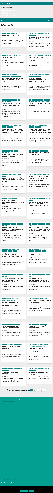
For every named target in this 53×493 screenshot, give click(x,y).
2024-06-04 (6, 350)
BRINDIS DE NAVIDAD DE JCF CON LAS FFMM (39, 153)
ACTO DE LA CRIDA (9, 58)
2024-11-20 (32, 208)
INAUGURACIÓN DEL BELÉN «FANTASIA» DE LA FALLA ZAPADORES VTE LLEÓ (38, 178)
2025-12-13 (6, 38)
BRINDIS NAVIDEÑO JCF (10, 35)
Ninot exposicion (40, 101)
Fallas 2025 (34, 33)
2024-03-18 (6, 376)
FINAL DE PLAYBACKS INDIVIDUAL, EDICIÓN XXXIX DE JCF (13, 202)
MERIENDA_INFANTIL (6, 76)
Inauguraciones (39, 174)
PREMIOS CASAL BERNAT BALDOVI (11, 347)
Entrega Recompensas (10, 74)
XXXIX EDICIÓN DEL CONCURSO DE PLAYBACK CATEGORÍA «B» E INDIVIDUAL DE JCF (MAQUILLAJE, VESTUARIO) (39, 282)
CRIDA (7, 55)
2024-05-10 (32, 354)
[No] (51, 489)
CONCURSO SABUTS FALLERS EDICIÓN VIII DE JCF (12, 155)
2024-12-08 (6, 184)
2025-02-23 (6, 60)
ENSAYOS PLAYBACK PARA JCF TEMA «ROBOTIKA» (39, 254)
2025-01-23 (6, 158)
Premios (8, 101)
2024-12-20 (32, 157)
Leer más (31, 491)
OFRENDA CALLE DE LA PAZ (38, 372)
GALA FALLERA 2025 (36, 58)
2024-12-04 (6, 206)
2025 (30, 33)
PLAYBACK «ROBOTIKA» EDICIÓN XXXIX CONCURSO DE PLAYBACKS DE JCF (13, 229)
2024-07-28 (33, 304)
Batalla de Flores (35, 298)
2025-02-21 (32, 60)
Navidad (18, 174)
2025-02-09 (33, 84)
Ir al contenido (3, 1)
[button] (48, 20)
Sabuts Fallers (6, 152)
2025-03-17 (32, 41)
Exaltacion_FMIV (9, 125)
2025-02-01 (6, 109)
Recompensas (18, 76)
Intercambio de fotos (42, 74)
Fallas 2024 (11, 174)
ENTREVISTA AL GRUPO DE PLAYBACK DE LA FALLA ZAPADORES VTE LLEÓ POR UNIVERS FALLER (38, 204)
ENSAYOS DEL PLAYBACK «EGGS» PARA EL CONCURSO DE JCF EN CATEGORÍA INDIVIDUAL (12, 304)
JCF (11, 33)
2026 (3, 33)
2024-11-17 (32, 257)
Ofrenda (46, 33)
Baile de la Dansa (35, 344)
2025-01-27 (32, 107)
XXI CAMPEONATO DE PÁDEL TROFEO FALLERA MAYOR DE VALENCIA (12, 105)
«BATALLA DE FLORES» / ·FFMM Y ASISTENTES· (40, 301)
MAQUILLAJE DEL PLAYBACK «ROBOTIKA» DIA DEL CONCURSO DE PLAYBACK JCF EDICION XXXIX (13, 255)
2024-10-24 (6, 284)
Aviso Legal (11, 403)
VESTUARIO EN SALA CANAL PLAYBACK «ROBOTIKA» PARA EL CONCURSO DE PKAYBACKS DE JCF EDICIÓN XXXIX (39, 230)
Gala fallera (40, 55)
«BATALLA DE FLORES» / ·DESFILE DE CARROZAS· (10, 327)
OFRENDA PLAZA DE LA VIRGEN (10, 373)
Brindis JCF (8, 33)
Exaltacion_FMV (46, 125)
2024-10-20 (6, 308)
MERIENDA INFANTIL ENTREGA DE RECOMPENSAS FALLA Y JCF (13, 79)
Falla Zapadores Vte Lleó (8, 483)
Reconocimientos (37, 76)
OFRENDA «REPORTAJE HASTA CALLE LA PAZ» (39, 38)
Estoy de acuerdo (24, 491)
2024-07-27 (33, 330)
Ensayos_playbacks (42, 249)
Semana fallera (32, 35)
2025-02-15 (6, 84)
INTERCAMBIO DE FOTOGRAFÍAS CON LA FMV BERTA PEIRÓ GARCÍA (38, 79)
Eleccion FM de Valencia (36, 125)
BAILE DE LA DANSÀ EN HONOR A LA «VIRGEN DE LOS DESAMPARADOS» (39, 350)
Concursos (34, 198)
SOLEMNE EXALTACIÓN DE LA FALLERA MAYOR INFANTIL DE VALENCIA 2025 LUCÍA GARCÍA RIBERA (12, 131)
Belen (7, 174)
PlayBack (15, 198)
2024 (3, 174)
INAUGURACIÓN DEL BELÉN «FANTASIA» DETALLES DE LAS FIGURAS (13, 180)
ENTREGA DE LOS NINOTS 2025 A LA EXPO (39, 104)
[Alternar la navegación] (50, 20)
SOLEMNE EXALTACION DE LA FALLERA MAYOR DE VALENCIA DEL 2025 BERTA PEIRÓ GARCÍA (40, 130)
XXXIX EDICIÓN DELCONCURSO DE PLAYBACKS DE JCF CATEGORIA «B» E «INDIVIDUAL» (13, 281)
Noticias (15, 33)
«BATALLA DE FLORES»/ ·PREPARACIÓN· (37, 327)
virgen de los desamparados (39, 346)
